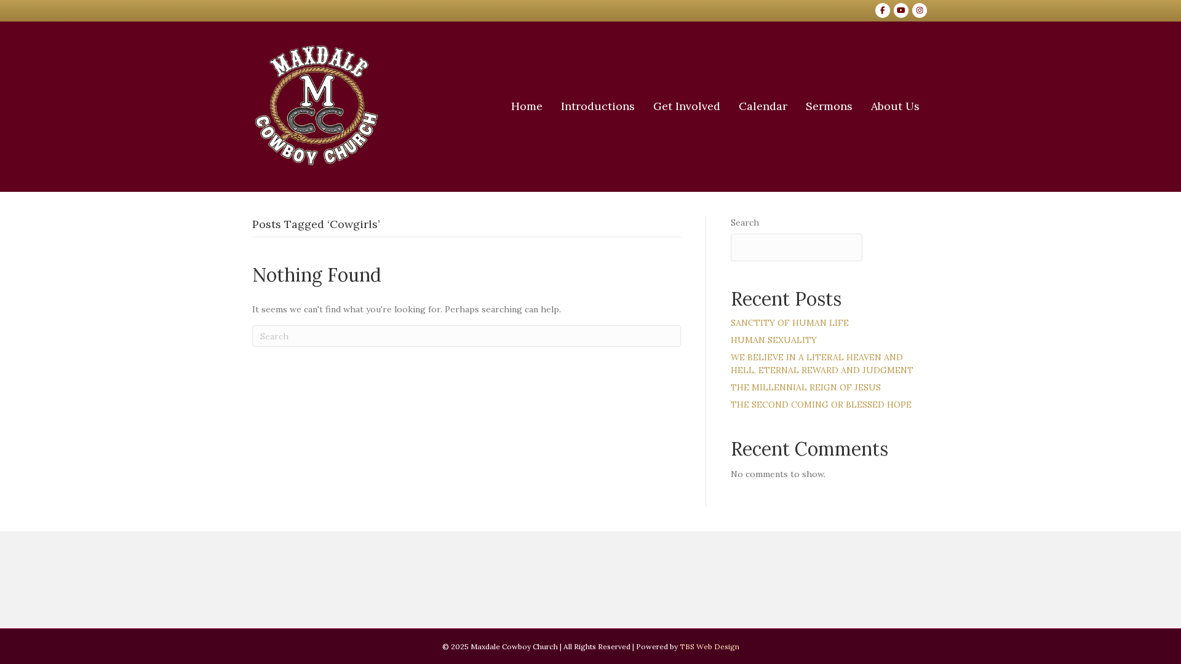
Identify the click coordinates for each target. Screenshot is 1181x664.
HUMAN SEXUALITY (774, 340)
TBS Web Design (709, 646)
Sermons (829, 106)
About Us (895, 106)
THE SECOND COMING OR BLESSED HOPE (821, 404)
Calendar (763, 106)
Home (527, 106)
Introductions (598, 106)
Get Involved (686, 106)
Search (745, 222)
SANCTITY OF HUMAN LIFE (790, 322)
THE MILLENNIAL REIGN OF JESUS (806, 387)
